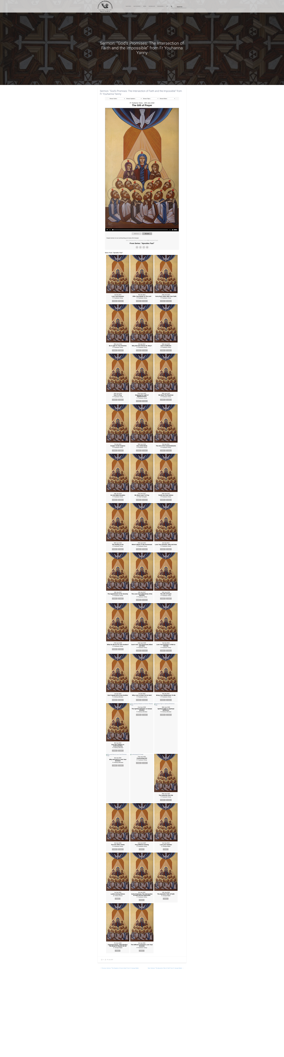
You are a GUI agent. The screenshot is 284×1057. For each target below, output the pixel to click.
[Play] (107, 230)
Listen (147, 233)
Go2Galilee (152, 6)
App (167, 6)
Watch (137, 233)
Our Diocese (136, 6)
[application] (142, 229)
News (144, 6)
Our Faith (128, 6)
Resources (160, 6)
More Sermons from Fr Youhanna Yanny (136, 240)
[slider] (140, 229)
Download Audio (153, 240)
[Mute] (172, 230)
